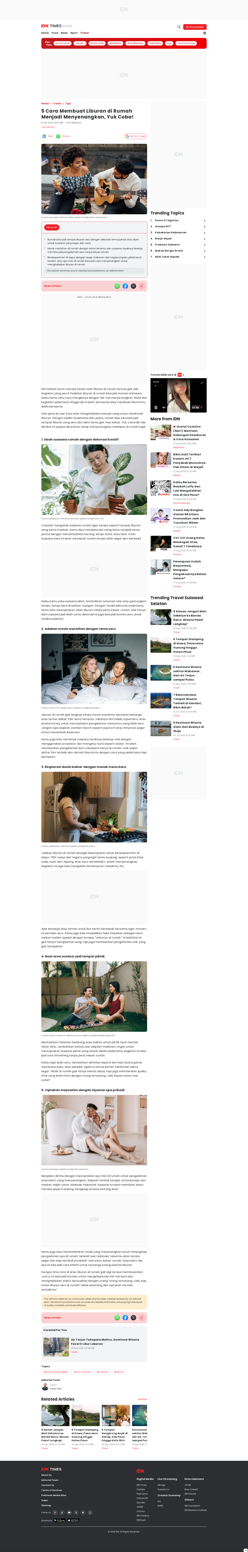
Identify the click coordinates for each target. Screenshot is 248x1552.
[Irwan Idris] (45, 1387)
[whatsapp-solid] (117, 286)
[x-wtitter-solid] (133, 286)
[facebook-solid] (125, 286)
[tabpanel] (94, 255)
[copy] (141, 286)
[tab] (52, 227)
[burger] (205, 33)
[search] (179, 27)
